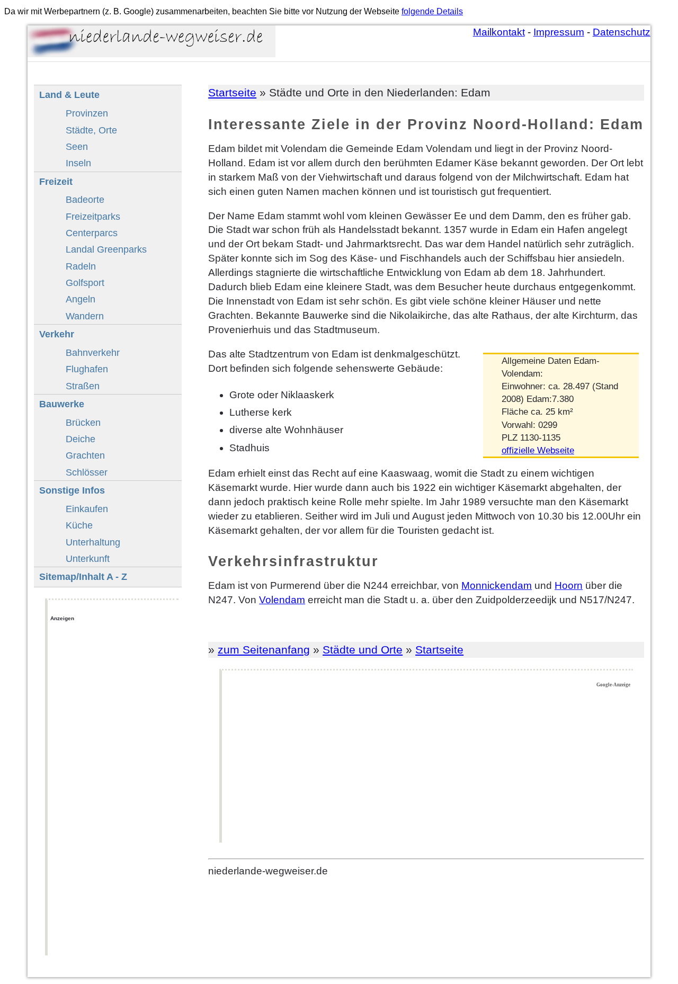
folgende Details (432, 11)
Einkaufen (87, 508)
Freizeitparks (93, 216)
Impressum (558, 32)
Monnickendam (496, 585)
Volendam (282, 599)
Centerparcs (92, 232)
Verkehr (56, 333)
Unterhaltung (93, 542)
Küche (79, 525)
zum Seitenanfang (264, 649)
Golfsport (85, 282)
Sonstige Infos (72, 490)
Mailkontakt (499, 32)
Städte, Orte (91, 130)
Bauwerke (61, 403)
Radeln (81, 266)
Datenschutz (621, 32)
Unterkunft (88, 558)
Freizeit (56, 181)
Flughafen (87, 368)
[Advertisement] (427, 766)
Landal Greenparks (106, 249)
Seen (77, 146)
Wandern (85, 315)
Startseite (232, 92)
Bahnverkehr (93, 352)
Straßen (83, 385)
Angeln (80, 299)
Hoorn (569, 585)
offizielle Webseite (538, 450)
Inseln (78, 162)
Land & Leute (69, 94)
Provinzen (87, 113)
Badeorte (85, 199)
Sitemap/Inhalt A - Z (83, 576)
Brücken (83, 422)
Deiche (80, 438)
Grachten (85, 455)
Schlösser (87, 472)
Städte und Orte (363, 649)
